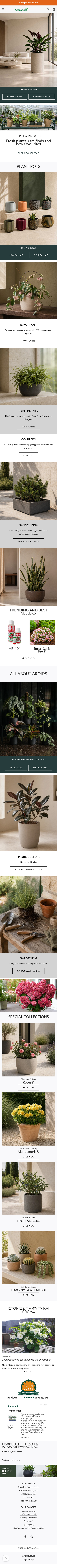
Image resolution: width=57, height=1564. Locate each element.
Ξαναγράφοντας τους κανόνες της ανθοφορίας (27, 1359)
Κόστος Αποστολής (28, 1518)
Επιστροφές (29, 1521)
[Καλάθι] (54, 9)
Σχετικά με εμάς (28, 1511)
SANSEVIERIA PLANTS (28, 541)
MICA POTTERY (16, 255)
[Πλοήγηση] (3, 9)
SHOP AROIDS (40, 768)
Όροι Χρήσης (28, 1524)
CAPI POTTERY (41, 255)
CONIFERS (28, 455)
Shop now (12, 1002)
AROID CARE (16, 768)
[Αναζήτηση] (48, 9)
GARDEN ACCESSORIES (28, 971)
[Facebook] (25, 1537)
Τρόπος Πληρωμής (28, 1514)
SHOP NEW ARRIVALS (28, 153)
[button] (23, 658)
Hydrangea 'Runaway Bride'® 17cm (11, 1427)
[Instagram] (32, 1537)
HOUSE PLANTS (14, 96)
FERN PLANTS (28, 427)
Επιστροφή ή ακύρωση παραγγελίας (28, 1528)
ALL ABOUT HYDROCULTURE (29, 869)
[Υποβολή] (52, 1460)
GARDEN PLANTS (41, 96)
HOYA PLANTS (28, 341)
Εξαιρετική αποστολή (20, 1410)
